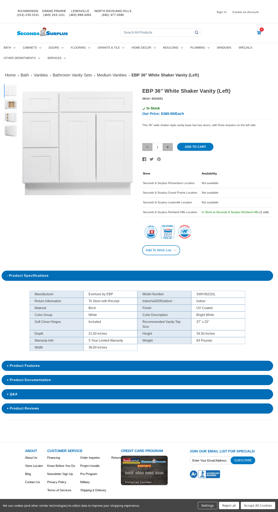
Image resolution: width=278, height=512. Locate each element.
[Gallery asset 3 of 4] (10, 117)
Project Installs (90, 465)
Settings (207, 505)
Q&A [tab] (14, 394)
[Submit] (196, 32)
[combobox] (160, 32)
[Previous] (23, 143)
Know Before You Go (61, 465)
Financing (53, 457)
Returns (116, 457)
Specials (245, 47)
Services (54, 58)
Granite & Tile (109, 47)
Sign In (222, 12)
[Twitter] (152, 159)
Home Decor (141, 47)
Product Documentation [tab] (30, 380)
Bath (7, 47)
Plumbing (197, 47)
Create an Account (245, 12)
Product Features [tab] (25, 365)
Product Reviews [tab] (24, 408)
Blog (28, 474)
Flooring (78, 47)
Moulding (170, 47)
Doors (54, 47)
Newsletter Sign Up (60, 474)
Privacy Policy (56, 482)
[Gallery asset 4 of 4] (10, 131)
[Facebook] (144, 159)
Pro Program (88, 474)
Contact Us (32, 482)
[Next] (131, 143)
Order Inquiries (90, 457)
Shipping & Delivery (93, 490)
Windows (224, 47)
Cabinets (30, 47)
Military (85, 482)
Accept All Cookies (258, 505)
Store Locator (34, 465)
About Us (31, 457)
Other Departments (20, 58)
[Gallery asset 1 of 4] (77, 143)
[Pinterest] (159, 159)
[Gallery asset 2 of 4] (10, 104)
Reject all (229, 505)
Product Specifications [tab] (29, 275)
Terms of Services (59, 490)
